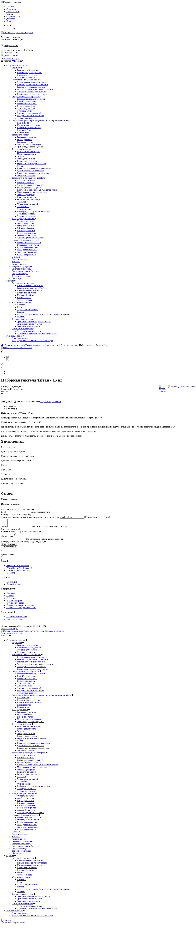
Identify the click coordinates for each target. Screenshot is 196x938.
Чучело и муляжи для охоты (29, 331)
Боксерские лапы (25, 142)
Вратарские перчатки (27, 233)
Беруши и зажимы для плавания (31, 163)
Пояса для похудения (26, 197)
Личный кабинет (14, 584)
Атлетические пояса (26, 180)
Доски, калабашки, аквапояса (30, 171)
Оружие (10, 281)
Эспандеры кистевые (26, 214)
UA (13, 28)
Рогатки (20, 312)
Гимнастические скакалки (29, 242)
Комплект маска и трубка (28, 151)
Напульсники (23, 132)
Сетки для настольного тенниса (31, 92)
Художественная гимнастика (25, 240)
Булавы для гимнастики (28, 245)
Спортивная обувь (20, 273)
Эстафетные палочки (26, 118)
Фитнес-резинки (24, 209)
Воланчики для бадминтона (29, 72)
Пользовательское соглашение (20, 605)
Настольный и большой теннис (26, 80)
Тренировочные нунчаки (28, 326)
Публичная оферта (15, 603)
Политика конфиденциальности (21, 607)
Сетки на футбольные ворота (30, 238)
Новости (10, 573)
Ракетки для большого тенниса (31, 87)
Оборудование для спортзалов (26, 96)
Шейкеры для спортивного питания (33, 211)
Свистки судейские (26, 108)
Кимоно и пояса (19, 264)
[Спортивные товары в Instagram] (54, 631)
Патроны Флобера (25, 295)
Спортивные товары (16, 65)
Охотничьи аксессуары (22, 329)
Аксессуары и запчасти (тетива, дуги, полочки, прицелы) (43, 314)
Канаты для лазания (26, 106)
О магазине (11, 9)
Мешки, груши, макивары (29, 144)
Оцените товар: (8, 529)
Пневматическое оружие (23, 283)
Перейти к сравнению (14, 922)
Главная (10, 7)
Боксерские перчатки (26, 137)
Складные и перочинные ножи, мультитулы (37, 333)
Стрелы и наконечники (27, 309)
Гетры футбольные (25, 226)
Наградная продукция (22, 266)
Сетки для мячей (24, 111)
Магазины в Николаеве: (17, 565)
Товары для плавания (22, 149)
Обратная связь (13, 16)
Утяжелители (23, 206)
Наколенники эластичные (29, 125)
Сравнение (11, 582)
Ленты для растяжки (26, 254)
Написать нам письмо (16, 617)
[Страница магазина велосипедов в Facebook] (22, 631)
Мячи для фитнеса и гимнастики (32, 192)
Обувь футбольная (25, 228)
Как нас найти (12, 11)
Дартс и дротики (19, 259)
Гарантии (11, 598)
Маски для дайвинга (26, 154)
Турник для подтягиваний (29, 113)
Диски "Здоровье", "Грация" (30, 185)
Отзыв (4, 527)
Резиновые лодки (14, 336)
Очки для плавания (26, 159)
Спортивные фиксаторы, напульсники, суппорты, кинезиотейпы (42, 120)
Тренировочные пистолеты (29, 324)
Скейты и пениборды (21, 269)
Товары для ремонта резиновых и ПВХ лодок (32, 340)
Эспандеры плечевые (27, 216)
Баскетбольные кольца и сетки (31, 99)
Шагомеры (17, 278)
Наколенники (23, 123)
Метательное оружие (21, 302)
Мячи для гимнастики (27, 250)
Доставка (10, 19)
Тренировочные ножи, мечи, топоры (34, 321)
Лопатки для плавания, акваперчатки (34, 168)
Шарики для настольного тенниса (32, 94)
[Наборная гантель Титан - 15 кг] (16, 347)
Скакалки (21, 202)
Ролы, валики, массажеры (29, 199)
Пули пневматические (27, 293)
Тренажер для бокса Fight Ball (30, 147)
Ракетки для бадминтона (28, 70)
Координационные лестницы (30, 115)
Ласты (20, 166)
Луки (19, 307)
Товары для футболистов (23, 218)
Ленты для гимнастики (27, 247)
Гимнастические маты (27, 104)
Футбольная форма (25, 223)
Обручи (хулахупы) (26, 194)
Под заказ (8, 402)
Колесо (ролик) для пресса (29, 187)
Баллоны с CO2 (24, 297)
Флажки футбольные (26, 235)
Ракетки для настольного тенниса (32, 84)
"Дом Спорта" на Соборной (19, 568)
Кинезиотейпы (24, 130)
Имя (3, 512)
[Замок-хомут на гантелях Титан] (7, 360)
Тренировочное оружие (23, 319)
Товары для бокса (20, 135)
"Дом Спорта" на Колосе (17, 570)
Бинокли (16, 257)
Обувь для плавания (26, 175)
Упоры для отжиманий (27, 204)
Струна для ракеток (26, 77)
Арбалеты (21, 305)
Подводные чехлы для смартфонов (33, 173)
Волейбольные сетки (26, 101)
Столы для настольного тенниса (31, 82)
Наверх (19, 633)
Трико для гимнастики (27, 252)
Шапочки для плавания (27, 161)
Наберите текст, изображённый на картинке (21, 531)
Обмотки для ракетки (27, 75)
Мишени (21, 317)
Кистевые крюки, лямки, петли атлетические (37, 190)
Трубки (20, 156)
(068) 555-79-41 (11, 53)
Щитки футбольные (26, 230)
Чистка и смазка (24, 300)
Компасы (16, 261)
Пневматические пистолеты (30, 285)
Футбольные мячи (25, 221)
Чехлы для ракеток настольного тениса (35, 89)
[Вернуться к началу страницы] (11, 2)
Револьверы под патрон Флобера (32, 288)
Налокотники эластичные (29, 127)
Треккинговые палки (21, 276)
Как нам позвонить (15, 619)
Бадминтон (17, 68)
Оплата (9, 21)
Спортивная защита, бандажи (25, 271)
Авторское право (14, 600)
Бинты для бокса (24, 139)
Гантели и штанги (25, 183)
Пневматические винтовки (29, 290)
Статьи (9, 14)
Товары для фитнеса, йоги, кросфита (29, 178)
